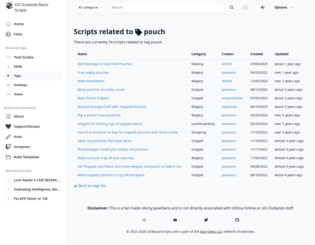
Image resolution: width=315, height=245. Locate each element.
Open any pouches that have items (104, 141)
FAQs (18, 34)
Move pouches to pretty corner (101, 89)
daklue (227, 81)
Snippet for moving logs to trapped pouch (110, 123)
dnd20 (227, 64)
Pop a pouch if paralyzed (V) (98, 115)
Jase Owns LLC (211, 231)
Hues (18, 136)
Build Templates (26, 157)
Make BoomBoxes (90, 81)
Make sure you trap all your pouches (105, 158)
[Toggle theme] (262, 7)
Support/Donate (27, 126)
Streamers (22, 147)
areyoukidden (232, 98)
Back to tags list (91, 185)
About (19, 116)
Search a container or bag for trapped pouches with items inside (127, 132)
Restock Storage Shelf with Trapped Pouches (111, 106)
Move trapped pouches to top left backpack (110, 175)
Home (19, 24)
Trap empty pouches (93, 72)
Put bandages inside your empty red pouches (112, 149)
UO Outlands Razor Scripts (32, 7)
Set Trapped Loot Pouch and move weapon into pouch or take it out (129, 166)
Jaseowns (229, 72)
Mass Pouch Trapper (93, 98)
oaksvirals (229, 106)
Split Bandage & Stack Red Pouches (104, 64)
